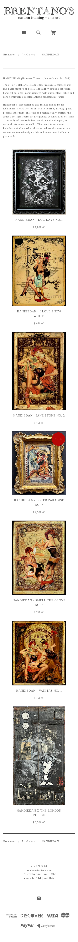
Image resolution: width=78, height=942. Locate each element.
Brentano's (9, 54)
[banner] (39, 13)
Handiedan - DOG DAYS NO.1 (39, 219)
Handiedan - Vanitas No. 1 (39, 690)
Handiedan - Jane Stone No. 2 (39, 415)
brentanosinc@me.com (39, 870)
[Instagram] (39, 898)
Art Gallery (28, 54)
